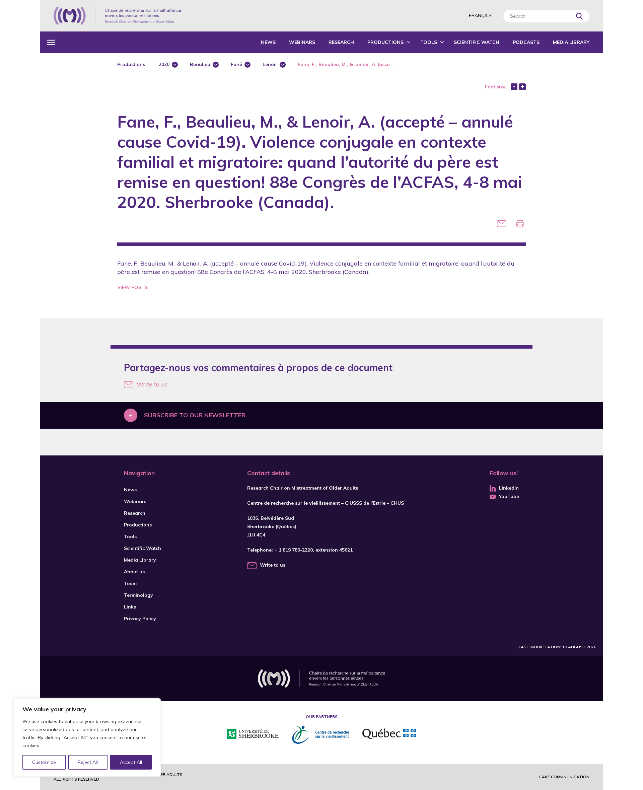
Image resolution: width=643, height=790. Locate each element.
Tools (428, 42)
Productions (385, 42)
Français (480, 15)
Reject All (88, 762)
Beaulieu (200, 64)
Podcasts (526, 42)
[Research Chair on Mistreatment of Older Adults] (117, 16)
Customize (44, 762)
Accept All (131, 762)
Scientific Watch (476, 42)
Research (341, 42)
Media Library (571, 42)
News (268, 42)
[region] (87, 737)
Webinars (302, 42)
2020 (164, 64)
